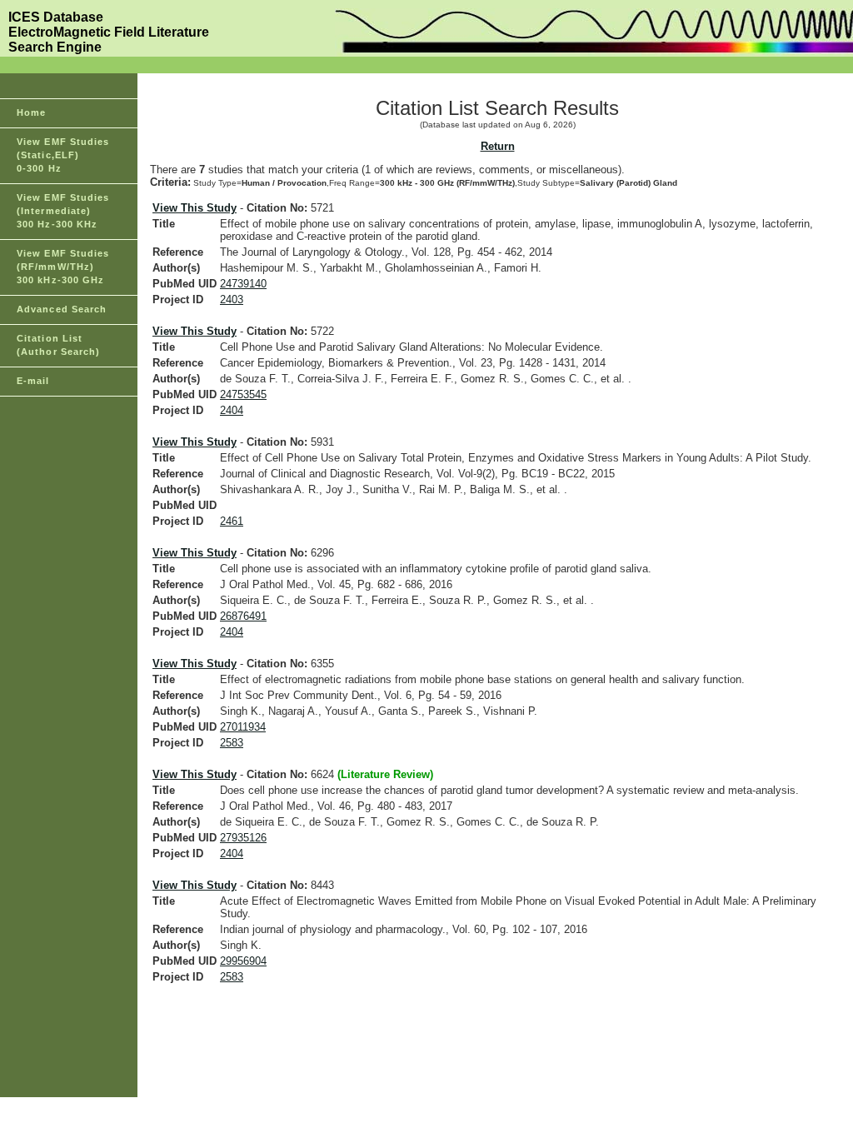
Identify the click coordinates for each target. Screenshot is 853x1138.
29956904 (243, 961)
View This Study (194, 208)
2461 (231, 521)
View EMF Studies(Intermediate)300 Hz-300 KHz (63, 210)
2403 (231, 299)
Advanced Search (62, 309)
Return (498, 146)
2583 (231, 742)
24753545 (243, 394)
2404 (231, 410)
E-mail (33, 381)
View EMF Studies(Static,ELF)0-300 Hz (63, 155)
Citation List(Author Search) (59, 345)
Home (31, 112)
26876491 (243, 616)
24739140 (243, 283)
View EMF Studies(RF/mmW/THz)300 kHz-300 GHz (63, 266)
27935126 (243, 837)
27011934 (243, 727)
